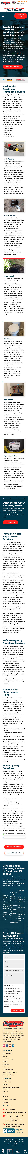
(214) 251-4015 (14, 10)
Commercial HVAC (8, 1075)
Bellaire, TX (6, 902)
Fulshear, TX (6, 915)
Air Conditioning (7, 1053)
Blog (4, 1094)
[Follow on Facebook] (7, 1045)
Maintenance (7, 1067)
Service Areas (7, 1082)
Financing (17, 1152)
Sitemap (5, 1102)
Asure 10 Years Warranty (10, 1072)
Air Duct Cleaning (8, 1059)
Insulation (6, 1064)
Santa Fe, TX (14, 922)
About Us (5, 1091)
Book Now (10, 1153)
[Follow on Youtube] (10, 1045)
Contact (5, 1097)
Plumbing (5, 1061)
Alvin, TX (5, 895)
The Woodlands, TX (21, 908)
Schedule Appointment (9, 1099)
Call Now (3, 1152)
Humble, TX (13, 892)
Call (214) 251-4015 (14, 853)
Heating (5, 1056)
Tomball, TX (21, 912)
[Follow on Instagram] (4, 1045)
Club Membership (8, 1069)
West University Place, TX (21, 918)
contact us (10, 522)
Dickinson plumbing (17, 53)
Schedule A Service (12, 67)
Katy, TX (12, 899)
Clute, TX (5, 904)
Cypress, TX (6, 906)
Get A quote (17, 1010)
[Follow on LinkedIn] (13, 1045)
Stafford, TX (21, 899)
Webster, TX (21, 914)
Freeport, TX (6, 912)
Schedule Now (20, 16)
